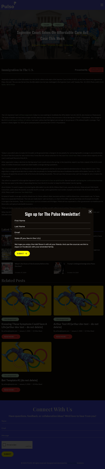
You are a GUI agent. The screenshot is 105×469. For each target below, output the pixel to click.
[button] (90, 211)
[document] (52, 234)
